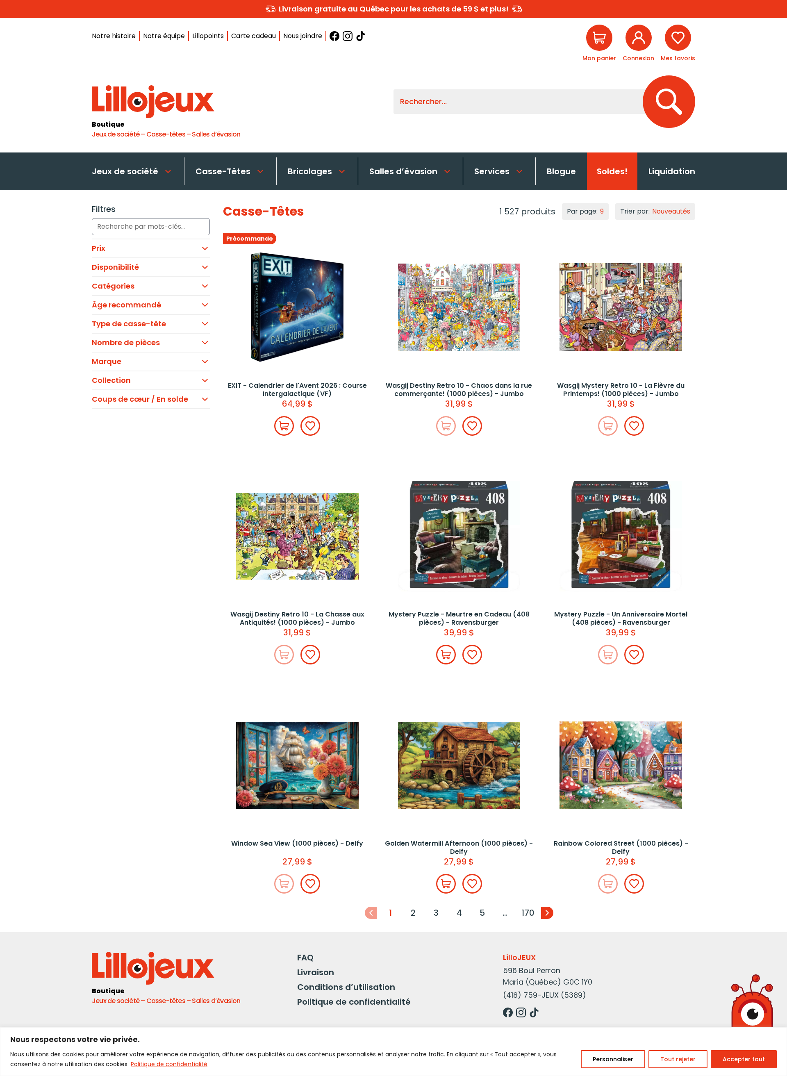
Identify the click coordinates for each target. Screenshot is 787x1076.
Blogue (561, 171)
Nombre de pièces (126, 342)
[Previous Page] (371, 913)
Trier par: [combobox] (655, 211)
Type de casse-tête (129, 323)
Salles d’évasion (403, 171)
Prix (98, 248)
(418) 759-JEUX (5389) (544, 995)
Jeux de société (125, 171)
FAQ (305, 957)
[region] (393, 1051)
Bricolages (310, 171)
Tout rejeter (678, 1059)
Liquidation (671, 171)
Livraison (315, 972)
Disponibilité (115, 267)
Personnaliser (613, 1059)
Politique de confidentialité (169, 1064)
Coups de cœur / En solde (140, 399)
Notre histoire (114, 36)
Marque (106, 361)
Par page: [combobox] (585, 211)
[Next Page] (547, 913)
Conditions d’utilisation (346, 987)
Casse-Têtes (223, 171)
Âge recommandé (126, 305)
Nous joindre (302, 36)
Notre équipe (164, 36)
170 (528, 913)
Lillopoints (208, 36)
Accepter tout (744, 1059)
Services (492, 171)
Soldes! (612, 171)
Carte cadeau (253, 36)
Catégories (113, 286)
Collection (111, 380)
